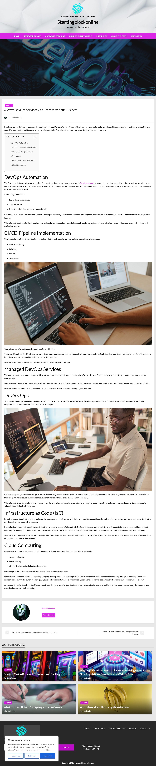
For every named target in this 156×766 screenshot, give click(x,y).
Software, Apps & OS (55, 36)
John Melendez (14, 118)
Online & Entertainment (80, 36)
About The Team (119, 36)
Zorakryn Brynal (10, 678)
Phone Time (101, 36)
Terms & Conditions (117, 728)
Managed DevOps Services (22, 152)
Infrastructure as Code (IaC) (23, 161)
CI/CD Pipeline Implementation (24, 147)
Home (16, 36)
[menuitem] (16, 36)
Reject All (31, 756)
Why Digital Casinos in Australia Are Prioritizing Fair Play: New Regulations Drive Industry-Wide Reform (113, 672)
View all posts (48, 615)
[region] (31, 748)
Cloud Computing (19, 165)
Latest (8, 105)
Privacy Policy (99, 728)
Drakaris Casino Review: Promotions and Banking (32, 674)
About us (132, 728)
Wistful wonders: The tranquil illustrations (104, 707)
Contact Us (136, 36)
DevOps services (87, 183)
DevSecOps (16, 156)
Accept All (48, 756)
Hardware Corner (32, 36)
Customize (16, 756)
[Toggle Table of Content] (33, 137)
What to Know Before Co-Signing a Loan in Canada (33, 707)
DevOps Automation (20, 143)
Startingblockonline (78, 22)
